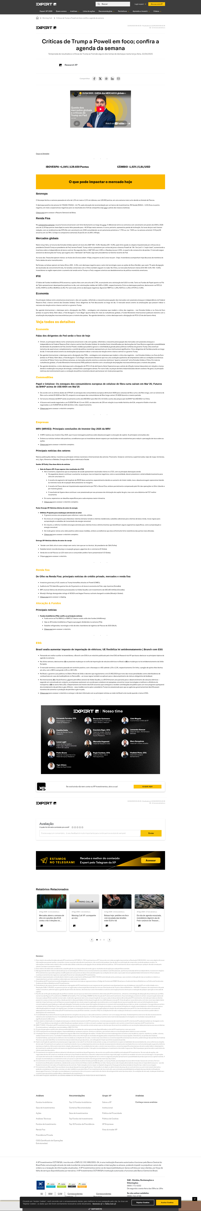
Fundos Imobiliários (44, 1102)
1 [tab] (97, 940)
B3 (42, 1193)
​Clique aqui (44, 408)
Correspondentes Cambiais (74, 1195)
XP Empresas (108, 1124)
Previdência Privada (44, 1135)
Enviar (151, 833)
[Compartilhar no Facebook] (94, 78)
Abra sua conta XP (157, 4)
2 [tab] (100, 940)
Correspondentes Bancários (102, 1195)
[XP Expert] (46, 4)
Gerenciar (96, 1204)
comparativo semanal (46, 225)
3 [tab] (104, 940)
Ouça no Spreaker (42, 154)
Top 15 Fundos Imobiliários (80, 1102)
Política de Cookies (110, 1118)
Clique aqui (40, 213)
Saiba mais (109, 1204)
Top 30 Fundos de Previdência (81, 1124)
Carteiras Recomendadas (80, 1108)
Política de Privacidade (112, 1113)
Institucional (107, 1108)
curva (104, 225)
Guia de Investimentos (45, 1108)
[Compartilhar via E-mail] (118, 78)
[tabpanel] (51, 912)
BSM (50, 1193)
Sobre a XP (106, 1102)
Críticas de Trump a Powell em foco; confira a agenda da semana (80, 18)
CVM (60, 1193)
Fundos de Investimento (46, 1124)
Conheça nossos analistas (146, 1102)
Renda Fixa (40, 1129)
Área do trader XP (109, 1129)
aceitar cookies (167, 1202)
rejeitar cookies (142, 1202)
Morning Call (47, 18)
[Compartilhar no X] (100, 78)
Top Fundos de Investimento (81, 1118)
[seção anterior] (92, 939)
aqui (105, 208)
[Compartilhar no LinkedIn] (112, 78)
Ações (38, 1113)
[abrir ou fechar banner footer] (194, 1199)
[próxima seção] (109, 939)
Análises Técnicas (43, 1118)
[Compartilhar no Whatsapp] (106, 78)
